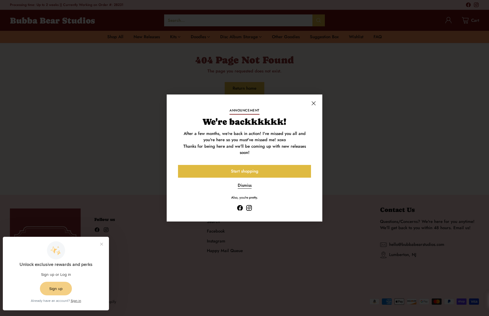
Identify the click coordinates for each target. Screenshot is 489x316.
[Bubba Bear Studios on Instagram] (249, 209)
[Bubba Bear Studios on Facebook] (240, 209)
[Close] (313, 103)
